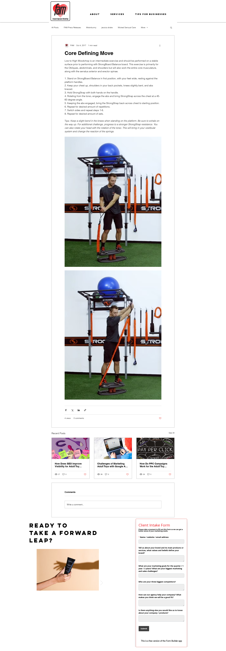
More (143, 27)
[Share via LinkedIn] (78, 410)
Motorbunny (91, 27)
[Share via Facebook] (66, 410)
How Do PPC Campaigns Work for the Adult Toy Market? (153, 465)
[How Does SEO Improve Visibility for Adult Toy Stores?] (70, 448)
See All (171, 433)
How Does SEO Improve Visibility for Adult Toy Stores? (68, 465)
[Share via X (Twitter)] (72, 410)
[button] (171, 27)
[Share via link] (85, 410)
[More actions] (159, 45)
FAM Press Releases (72, 27)
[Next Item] (101, 582)
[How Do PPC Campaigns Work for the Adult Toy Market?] (155, 448)
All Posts (55, 27)
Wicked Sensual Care (127, 27)
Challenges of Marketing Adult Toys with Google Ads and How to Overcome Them (112, 465)
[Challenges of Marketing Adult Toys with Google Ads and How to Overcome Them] (113, 448)
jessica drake (107, 27)
